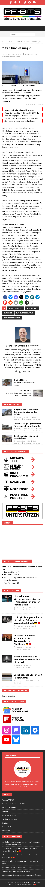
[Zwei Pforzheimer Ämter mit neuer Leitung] (7, 438)
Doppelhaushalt (15, 308)
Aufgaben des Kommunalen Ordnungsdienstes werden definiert (26, 412)
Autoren (5, 811)
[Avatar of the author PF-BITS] (22, 775)
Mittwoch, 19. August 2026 (24, 608)
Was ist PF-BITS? (8, 800)
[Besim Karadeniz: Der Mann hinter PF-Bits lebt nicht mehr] (7, 659)
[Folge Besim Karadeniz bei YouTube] (23, 371)
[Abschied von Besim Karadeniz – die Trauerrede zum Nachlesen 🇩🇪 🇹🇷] (7, 637)
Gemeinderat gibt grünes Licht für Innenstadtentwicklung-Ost (27, 425)
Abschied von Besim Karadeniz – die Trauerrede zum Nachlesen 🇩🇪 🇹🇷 (24, 639)
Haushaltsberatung (24, 313)
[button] (41, 29)
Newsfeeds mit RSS (9, 815)
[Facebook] (11, 2)
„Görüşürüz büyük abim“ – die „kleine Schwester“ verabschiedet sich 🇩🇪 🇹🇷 (28, 620)
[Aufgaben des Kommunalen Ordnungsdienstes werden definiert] (7, 412)
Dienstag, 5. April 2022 (23, 441)
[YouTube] (34, 2)
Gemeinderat (32, 308)
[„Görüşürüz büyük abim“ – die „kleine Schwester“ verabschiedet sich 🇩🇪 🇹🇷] (7, 619)
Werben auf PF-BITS (9, 819)
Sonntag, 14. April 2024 (23, 417)
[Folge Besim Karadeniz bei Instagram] (19, 371)
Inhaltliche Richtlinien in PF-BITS (13, 804)
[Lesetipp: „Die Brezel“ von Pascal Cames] (7, 677)
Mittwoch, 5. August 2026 (23, 665)
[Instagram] (29, 2)
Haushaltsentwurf (12, 317)
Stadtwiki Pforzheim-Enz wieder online (16, 871)
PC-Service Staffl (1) (12, 575)
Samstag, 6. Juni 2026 (22, 681)
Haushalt (8, 313)
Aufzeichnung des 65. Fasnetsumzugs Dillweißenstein (21, 875)
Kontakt (5, 823)
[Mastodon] (15, 2)
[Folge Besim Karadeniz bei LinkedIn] (28, 371)
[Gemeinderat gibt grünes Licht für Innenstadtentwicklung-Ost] (7, 426)
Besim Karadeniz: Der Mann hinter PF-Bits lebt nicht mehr (27, 659)
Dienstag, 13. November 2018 (25, 429)
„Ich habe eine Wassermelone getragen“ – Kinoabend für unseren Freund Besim (27, 600)
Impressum (6, 830)
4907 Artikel (34, 346)
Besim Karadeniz (31, 54)
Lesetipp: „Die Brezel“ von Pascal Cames (28, 676)
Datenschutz (7, 827)
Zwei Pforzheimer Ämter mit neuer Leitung (26, 437)
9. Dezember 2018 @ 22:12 (11, 54)
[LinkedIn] (20, 2)
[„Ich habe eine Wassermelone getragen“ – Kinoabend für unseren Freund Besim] (7, 598)
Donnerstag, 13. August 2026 (25, 626)
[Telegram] (25, 2)
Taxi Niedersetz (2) (11, 583)
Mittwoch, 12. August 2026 (24, 647)
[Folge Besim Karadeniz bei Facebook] (16, 371)
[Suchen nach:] (22, 34)
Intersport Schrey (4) (12, 572)
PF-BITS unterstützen (10, 808)
